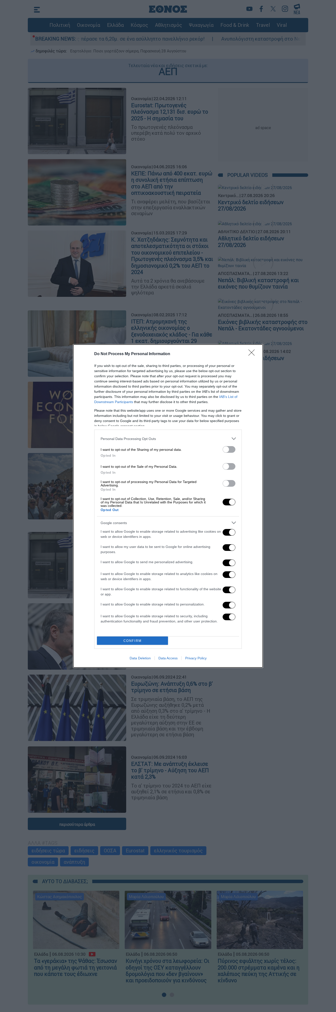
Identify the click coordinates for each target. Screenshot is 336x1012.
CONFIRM (132, 641)
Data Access (168, 658)
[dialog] (168, 506)
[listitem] (168, 438)
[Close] (253, 354)
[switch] (229, 449)
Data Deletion (140, 658)
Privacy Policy (196, 658)
